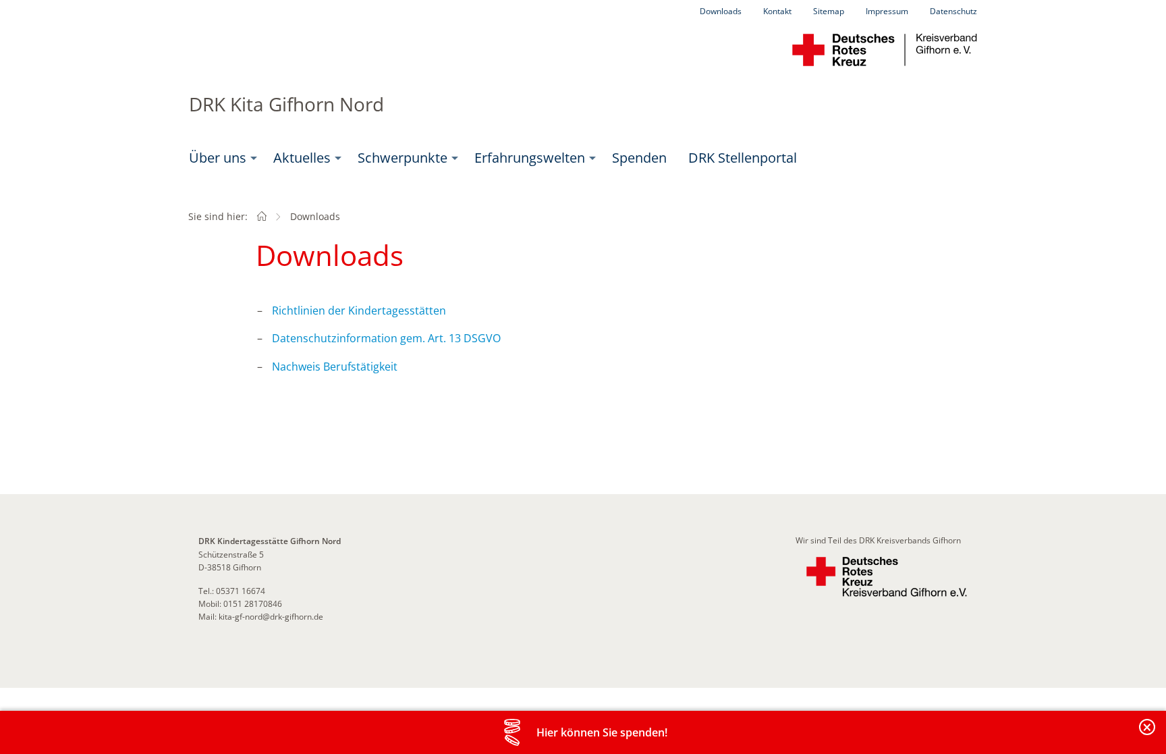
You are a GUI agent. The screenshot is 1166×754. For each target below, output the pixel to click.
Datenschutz (953, 11)
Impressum (887, 11)
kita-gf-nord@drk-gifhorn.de (271, 616)
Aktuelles (302, 158)
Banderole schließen (1147, 734)
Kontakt (777, 11)
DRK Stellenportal (742, 158)
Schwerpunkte (402, 158)
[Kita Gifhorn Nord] (262, 216)
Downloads (721, 11)
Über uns (217, 158)
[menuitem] (220, 158)
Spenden (639, 158)
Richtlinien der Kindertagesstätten (359, 310)
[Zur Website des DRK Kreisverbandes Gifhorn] (887, 577)
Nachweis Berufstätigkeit (334, 366)
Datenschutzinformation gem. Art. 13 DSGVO (386, 338)
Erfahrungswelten (529, 158)
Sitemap (828, 11)
